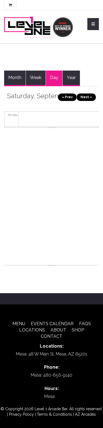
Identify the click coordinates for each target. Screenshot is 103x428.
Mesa (49, 396)
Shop (78, 330)
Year (71, 77)
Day (56, 80)
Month (14, 77)
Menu (18, 323)
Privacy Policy (21, 414)
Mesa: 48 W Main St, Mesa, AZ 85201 (51, 354)
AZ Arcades (85, 414)
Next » (86, 97)
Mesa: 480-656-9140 (51, 375)
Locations (32, 330)
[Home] (38, 27)
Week (35, 77)
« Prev (67, 97)
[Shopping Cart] (10, 5)
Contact (51, 336)
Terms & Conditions (54, 414)
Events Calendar (52, 323)
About (58, 330)
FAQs (85, 323)
